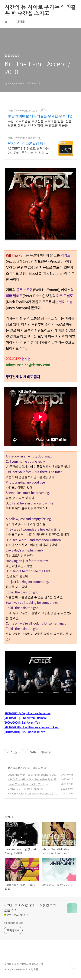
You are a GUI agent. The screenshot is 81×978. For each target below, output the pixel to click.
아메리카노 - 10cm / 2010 (23, 788)
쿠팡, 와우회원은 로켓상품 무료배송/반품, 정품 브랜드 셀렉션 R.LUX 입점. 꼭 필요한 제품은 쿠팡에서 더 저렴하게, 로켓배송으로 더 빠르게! (40, 123)
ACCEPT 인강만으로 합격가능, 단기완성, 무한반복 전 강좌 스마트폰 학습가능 (29, 150)
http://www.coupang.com (23, 110)
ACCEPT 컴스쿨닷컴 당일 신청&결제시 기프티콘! (27, 143)
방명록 (20, 21)
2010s (11, 767)
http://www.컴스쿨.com (22, 137)
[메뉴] (73, 7)
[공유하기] (15, 752)
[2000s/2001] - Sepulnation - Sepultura (27, 713)
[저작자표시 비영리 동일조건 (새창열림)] (45, 752)
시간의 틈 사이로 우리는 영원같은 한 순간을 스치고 (40, 8)
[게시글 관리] (20, 752)
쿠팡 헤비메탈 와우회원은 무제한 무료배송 (40, 116)
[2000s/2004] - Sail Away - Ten (22, 722)
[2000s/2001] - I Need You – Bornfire (25, 718)
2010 (21, 767)
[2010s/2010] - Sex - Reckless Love (24, 732)
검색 (65, 7)
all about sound (13, 923)
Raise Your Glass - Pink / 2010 (26, 784)
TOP (73, 966)
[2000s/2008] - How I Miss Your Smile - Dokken (31, 727)
